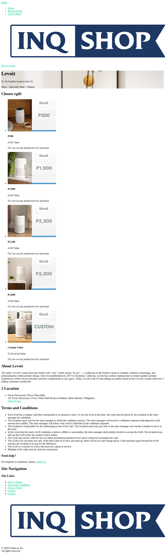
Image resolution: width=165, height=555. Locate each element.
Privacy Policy (15, 487)
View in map (14, 401)
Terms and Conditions (19, 485)
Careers (11, 493)
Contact (12, 490)
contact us (41, 461)
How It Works (15, 482)
